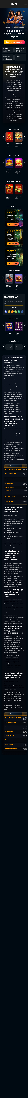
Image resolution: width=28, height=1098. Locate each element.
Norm (14, 4)
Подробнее (14, 307)
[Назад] (3, 136)
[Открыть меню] (25, 4)
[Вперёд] (24, 136)
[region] (14, 141)
